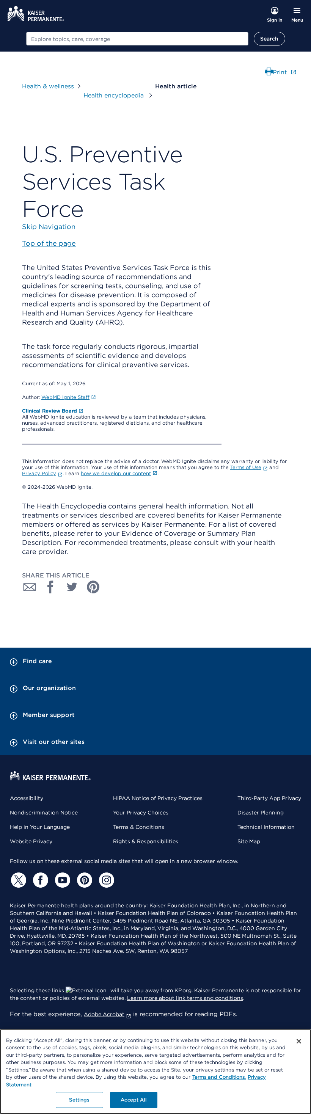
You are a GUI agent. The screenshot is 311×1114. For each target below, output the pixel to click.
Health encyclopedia (114, 95)
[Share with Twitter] (72, 587)
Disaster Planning (260, 813)
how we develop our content (116, 473)
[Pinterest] (83, 880)
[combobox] (137, 39)
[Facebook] (39, 880)
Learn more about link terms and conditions (185, 998)
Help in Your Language (40, 827)
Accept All (133, 1100)
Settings (79, 1100)
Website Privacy (31, 841)
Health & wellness (48, 86)
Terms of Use (245, 467)
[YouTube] (61, 880)
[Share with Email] (29, 587)
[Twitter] (17, 880)
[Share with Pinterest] (93, 587)
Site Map (248, 841)
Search (269, 39)
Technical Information (266, 827)
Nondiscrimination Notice (44, 813)
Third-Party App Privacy (269, 798)
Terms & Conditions (138, 827)
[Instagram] (105, 880)
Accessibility (26, 798)
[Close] (299, 1041)
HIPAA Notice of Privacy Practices (158, 798)
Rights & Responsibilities (145, 841)
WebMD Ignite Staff (65, 397)
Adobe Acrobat (104, 1014)
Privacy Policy (39, 473)
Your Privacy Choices (140, 813)
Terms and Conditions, (219, 1077)
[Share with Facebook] (50, 587)
